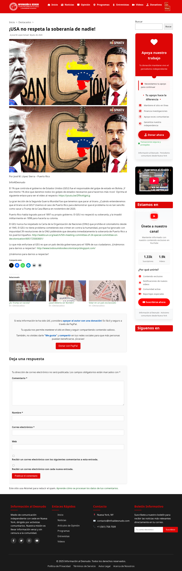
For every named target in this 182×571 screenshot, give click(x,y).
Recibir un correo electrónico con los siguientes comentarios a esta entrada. (55, 459)
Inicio (54, 4)
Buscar (139, 21)
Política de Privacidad (59, 566)
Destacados (24, 22)
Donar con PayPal (68, 345)
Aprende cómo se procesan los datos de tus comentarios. (87, 488)
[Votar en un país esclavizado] (107, 291)
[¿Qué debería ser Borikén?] (67, 291)
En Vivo (167, 6)
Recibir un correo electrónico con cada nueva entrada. (42, 469)
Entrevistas (122, 4)
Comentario (19, 378)
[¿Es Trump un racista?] (27, 291)
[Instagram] (29, 540)
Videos (139, 4)
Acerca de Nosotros (124, 566)
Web (14, 441)
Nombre (17, 412)
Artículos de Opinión (69, 525)
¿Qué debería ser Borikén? (61, 302)
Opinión (85, 4)
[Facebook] (13, 540)
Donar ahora (155, 135)
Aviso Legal (104, 566)
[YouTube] (37, 540)
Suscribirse (170, 530)
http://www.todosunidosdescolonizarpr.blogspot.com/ (66, 248)
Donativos (156, 4)
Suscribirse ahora (155, 302)
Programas (103, 4)
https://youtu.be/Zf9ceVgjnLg (74, 195)
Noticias (69, 4)
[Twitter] (21, 540)
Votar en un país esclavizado (102, 302)
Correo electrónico (23, 427)
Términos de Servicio (84, 566)
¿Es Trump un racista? (19, 302)
